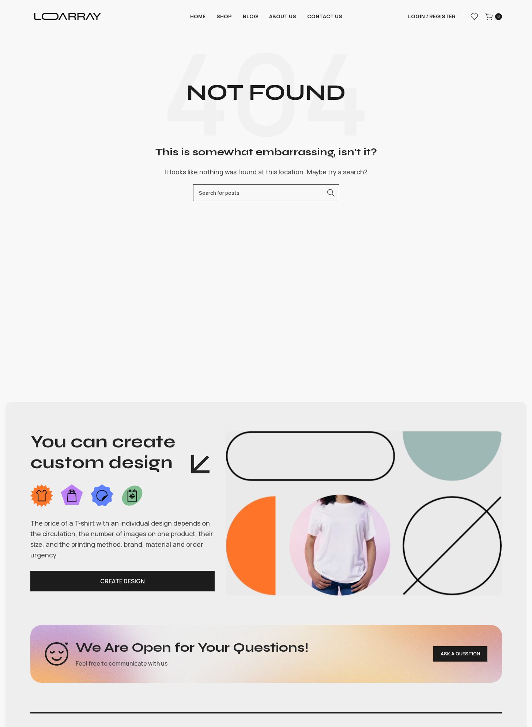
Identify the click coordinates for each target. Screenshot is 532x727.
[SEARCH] (330, 192)
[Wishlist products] (474, 16)
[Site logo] (67, 16)
